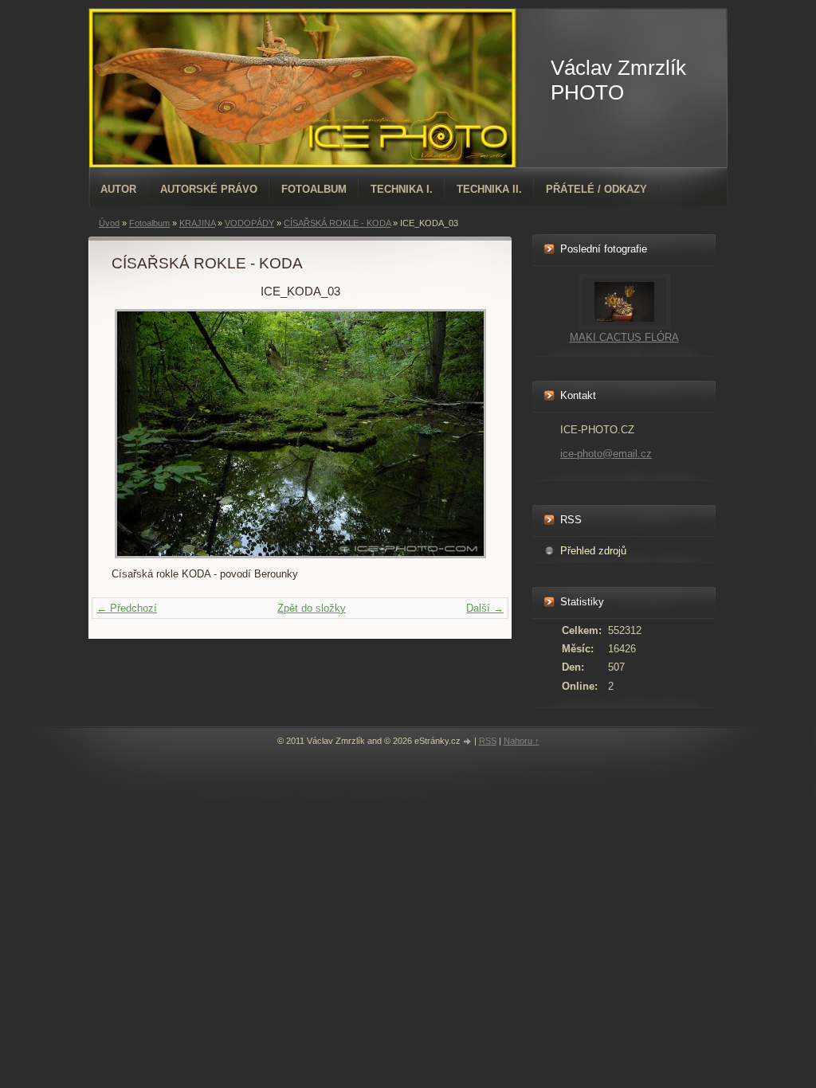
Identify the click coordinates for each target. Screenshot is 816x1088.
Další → (485, 608)
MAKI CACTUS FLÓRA (624, 337)
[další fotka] (463, 433)
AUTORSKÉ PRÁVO (208, 189)
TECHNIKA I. (402, 189)
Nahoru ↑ (521, 741)
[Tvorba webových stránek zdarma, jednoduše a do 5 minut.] (468, 742)
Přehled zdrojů (593, 551)
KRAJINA (197, 223)
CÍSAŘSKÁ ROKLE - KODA (337, 223)
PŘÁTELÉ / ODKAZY (596, 189)
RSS (487, 741)
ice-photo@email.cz (606, 454)
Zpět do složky (311, 608)
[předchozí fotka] (137, 433)
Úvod (109, 223)
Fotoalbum (314, 189)
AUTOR (118, 189)
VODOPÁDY (249, 223)
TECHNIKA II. (489, 189)
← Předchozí (126, 608)
